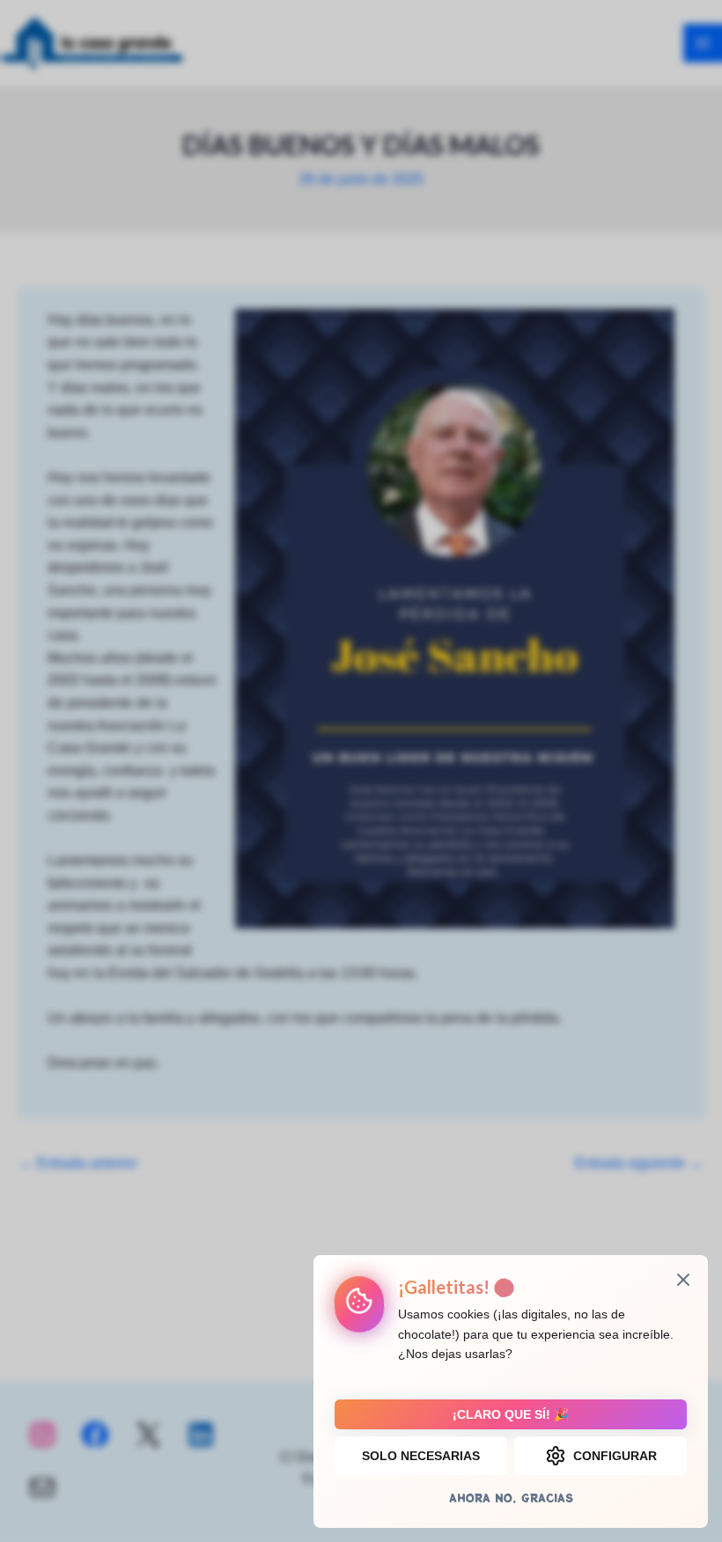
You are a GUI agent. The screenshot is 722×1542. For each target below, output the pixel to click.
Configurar (615, 1456)
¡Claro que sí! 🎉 (511, 1414)
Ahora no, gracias (511, 1497)
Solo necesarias (421, 1456)
